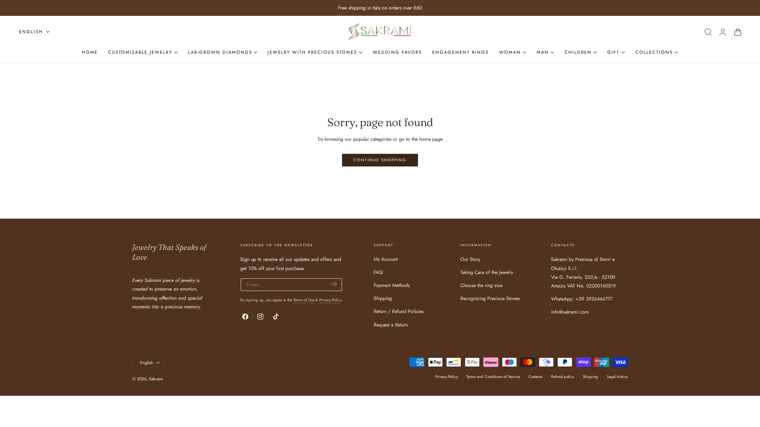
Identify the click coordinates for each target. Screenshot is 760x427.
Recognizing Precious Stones (490, 298)
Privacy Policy (330, 300)
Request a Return (391, 325)
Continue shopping (380, 160)
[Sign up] (334, 284)
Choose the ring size (481, 285)
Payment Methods (392, 285)
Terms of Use (304, 300)
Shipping (383, 298)
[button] (707, 31)
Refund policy (562, 377)
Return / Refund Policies (399, 312)
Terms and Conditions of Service (493, 377)
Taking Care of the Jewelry (486, 272)
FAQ (378, 272)
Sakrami (156, 379)
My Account (386, 259)
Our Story (470, 259)
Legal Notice (617, 377)
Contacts (535, 377)
